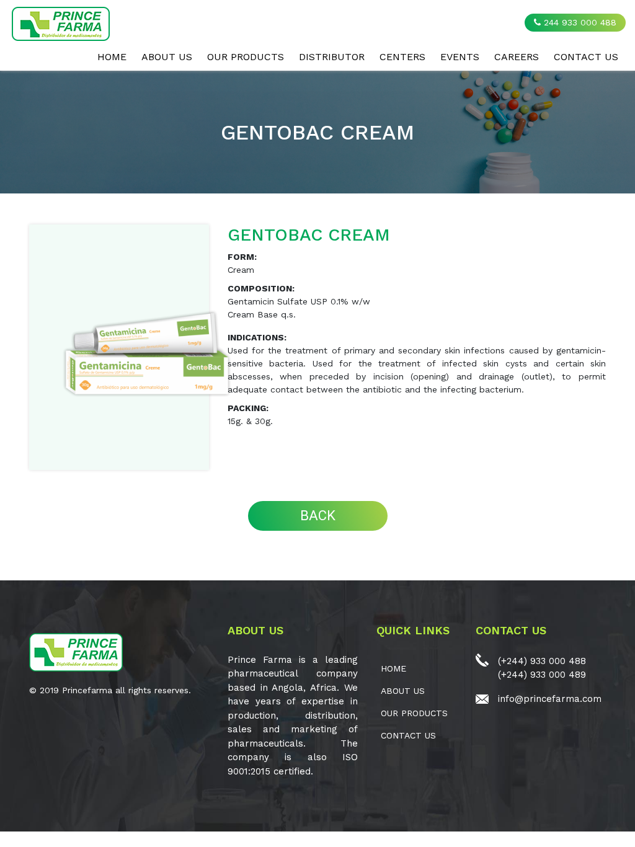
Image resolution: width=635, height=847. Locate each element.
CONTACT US (586, 57)
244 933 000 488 (578, 22)
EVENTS (459, 57)
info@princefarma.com (550, 698)
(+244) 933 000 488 (542, 661)
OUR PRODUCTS (245, 57)
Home (112, 57)
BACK (317, 515)
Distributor (332, 57)
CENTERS (402, 57)
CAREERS (516, 57)
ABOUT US (166, 57)
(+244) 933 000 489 (542, 674)
